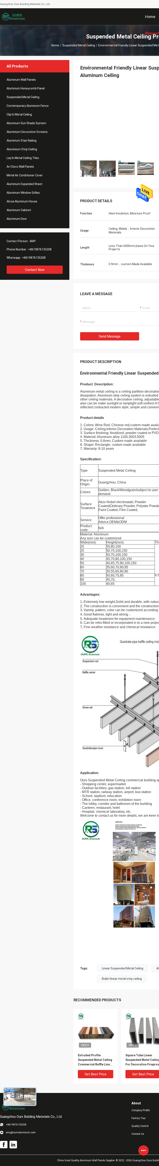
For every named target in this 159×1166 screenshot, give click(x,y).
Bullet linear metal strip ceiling (122, 978)
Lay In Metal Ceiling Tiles (23, 158)
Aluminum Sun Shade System (26, 123)
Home (55, 45)
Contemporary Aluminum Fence (28, 105)
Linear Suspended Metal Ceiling (122, 968)
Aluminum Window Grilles (23, 192)
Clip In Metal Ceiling (19, 114)
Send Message (109, 336)
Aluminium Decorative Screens (27, 131)
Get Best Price (95, 1074)
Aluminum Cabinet (19, 210)
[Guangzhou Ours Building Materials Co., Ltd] (13, 16)
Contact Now (35, 270)
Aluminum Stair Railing (21, 140)
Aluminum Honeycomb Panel (26, 88)
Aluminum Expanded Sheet (24, 184)
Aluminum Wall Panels (21, 79)
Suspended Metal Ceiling (78, 45)
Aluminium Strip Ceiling (22, 149)
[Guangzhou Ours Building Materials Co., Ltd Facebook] (3, 1144)
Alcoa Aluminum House (22, 201)
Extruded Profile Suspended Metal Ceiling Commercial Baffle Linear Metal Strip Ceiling (95, 1060)
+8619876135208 (40, 249)
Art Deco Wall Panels (20, 166)
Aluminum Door (17, 218)
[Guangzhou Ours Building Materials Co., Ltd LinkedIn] (13, 1144)
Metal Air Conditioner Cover (25, 175)
